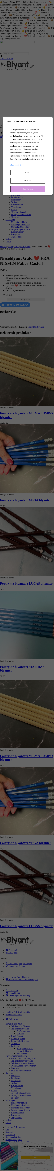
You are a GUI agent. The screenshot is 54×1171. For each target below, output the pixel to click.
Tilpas (27, 172)
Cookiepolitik (15, 165)
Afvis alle (27, 181)
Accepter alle (28, 189)
